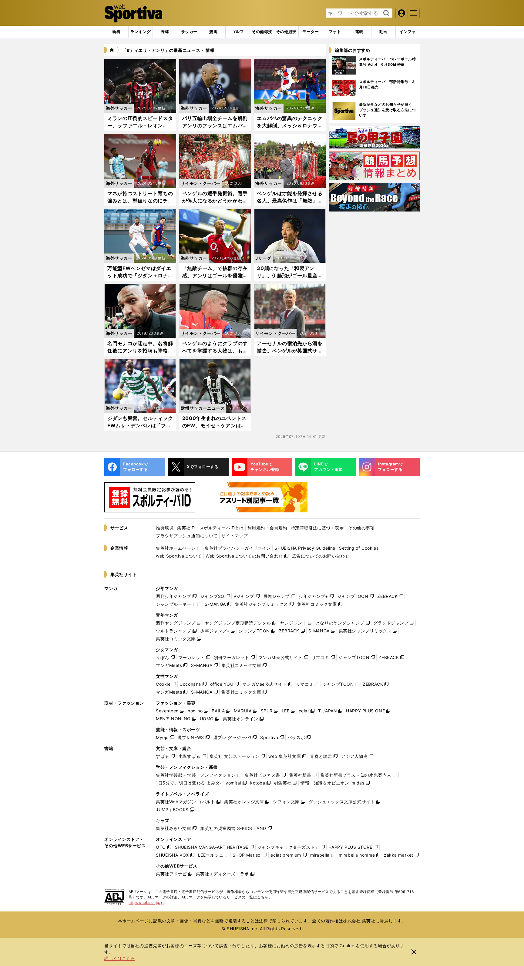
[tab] (165, 32)
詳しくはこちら (119, 958)
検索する (385, 13)
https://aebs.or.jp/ (147, 902)
